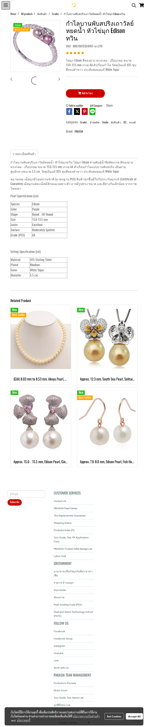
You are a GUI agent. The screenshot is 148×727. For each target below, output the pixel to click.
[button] (132, 5)
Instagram (59, 645)
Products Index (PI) (64, 530)
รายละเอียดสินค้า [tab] (24, 154)
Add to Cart (87, 93)
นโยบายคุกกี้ (23, 720)
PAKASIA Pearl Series (65, 508)
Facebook (59, 631)
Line (56, 660)
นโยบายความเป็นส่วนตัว (86, 716)
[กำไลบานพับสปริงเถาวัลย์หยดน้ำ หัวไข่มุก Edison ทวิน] (35, 46)
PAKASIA (79, 131)
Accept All (134, 716)
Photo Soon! (60, 690)
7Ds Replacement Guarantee (69, 515)
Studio (105, 122)
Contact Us (60, 501)
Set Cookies (114, 716)
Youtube (58, 653)
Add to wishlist (76, 106)
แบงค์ (132, 122)
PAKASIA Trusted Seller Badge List (73, 548)
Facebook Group (63, 638)
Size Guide (60, 590)
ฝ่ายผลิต (95, 122)
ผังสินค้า (116, 122)
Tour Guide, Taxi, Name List (68, 697)
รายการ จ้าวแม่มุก (64, 582)
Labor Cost (60, 556)
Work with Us (61, 667)
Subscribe (14, 502)
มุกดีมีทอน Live (62, 705)
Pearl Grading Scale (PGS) (68, 604)
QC (125, 122)
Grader (84, 122)
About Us (59, 597)
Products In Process (65, 683)
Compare (97, 106)
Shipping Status (62, 523)
